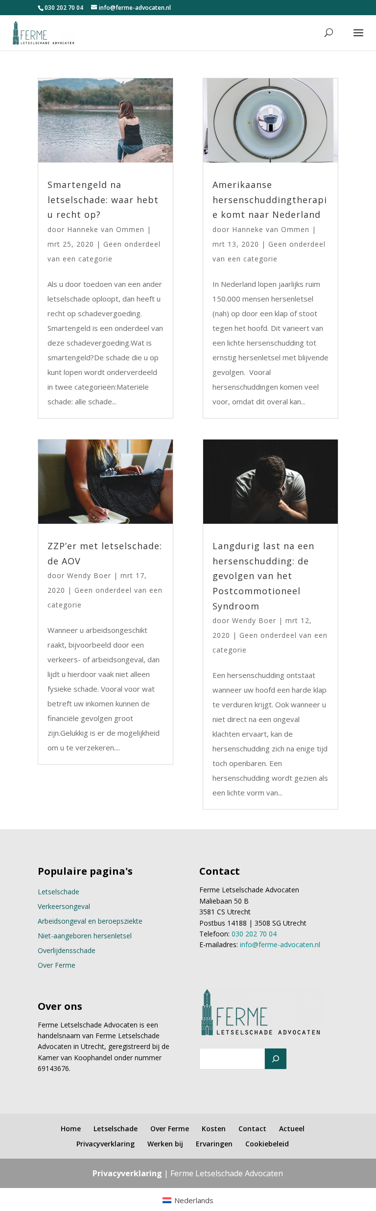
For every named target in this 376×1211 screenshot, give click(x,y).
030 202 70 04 (64, 7)
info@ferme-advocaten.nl (280, 944)
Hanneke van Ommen (105, 229)
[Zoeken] (275, 1059)
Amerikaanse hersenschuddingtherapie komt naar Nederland (269, 199)
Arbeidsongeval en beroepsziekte (90, 921)
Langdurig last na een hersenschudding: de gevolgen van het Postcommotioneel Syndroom (263, 575)
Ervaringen (214, 1143)
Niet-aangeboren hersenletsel (85, 935)
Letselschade (58, 891)
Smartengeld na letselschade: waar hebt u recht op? (103, 199)
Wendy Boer (89, 575)
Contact (252, 1128)
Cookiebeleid (267, 1143)
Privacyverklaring (105, 1143)
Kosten (214, 1128)
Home (71, 1128)
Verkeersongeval (64, 906)
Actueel (292, 1128)
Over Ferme (56, 965)
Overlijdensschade (66, 950)
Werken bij (165, 1143)
